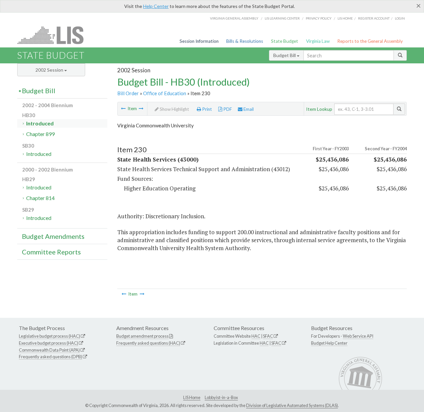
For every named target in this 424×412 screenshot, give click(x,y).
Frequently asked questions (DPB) (50, 356)
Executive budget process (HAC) (48, 343)
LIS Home (191, 397)
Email (248, 109)
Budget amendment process (142, 336)
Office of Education (164, 93)
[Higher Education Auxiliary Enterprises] (141, 108)
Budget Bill (285, 55)
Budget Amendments (53, 236)
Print (206, 109)
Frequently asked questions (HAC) (148, 343)
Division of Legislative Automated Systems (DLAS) (292, 405)
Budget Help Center (329, 343)
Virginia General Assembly (234, 18)
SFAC (268, 336)
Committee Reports (51, 252)
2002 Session (49, 70)
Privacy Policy (319, 18)
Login (400, 18)
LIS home (345, 18)
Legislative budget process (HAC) (49, 336)
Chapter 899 (40, 134)
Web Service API (358, 336)
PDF (227, 109)
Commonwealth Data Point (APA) (49, 350)
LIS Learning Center (282, 18)
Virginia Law (318, 41)
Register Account (374, 18)
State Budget (284, 41)
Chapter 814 (40, 198)
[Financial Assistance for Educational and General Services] (123, 108)
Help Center (156, 6)
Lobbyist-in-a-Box (221, 397)
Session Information (199, 41)
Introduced (40, 123)
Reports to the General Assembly (370, 41)
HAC (255, 336)
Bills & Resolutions (244, 41)
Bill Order (128, 93)
